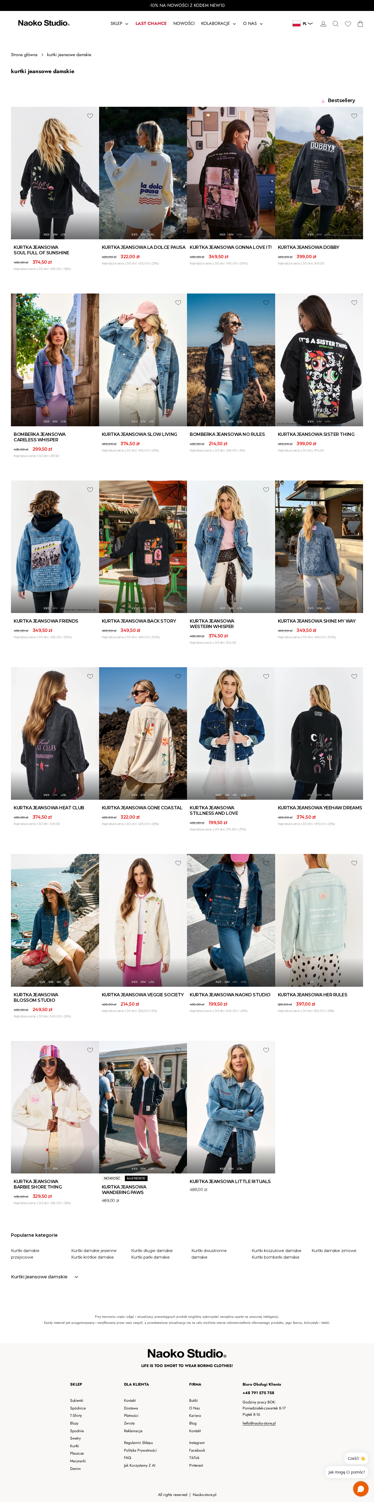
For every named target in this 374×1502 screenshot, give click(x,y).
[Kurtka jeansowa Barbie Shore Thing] (55, 1107)
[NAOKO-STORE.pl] (43, 24)
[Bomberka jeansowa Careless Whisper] (55, 360)
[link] (187, 1320)
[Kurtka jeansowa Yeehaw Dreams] (319, 733)
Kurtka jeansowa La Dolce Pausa (144, 247)
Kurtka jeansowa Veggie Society (143, 994)
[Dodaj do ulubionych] (90, 116)
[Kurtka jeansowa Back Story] (143, 546)
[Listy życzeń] (348, 24)
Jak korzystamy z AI (139, 1465)
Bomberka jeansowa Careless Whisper (40, 437)
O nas (194, 1408)
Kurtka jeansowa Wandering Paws (124, 1189)
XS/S (46, 234)
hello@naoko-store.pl (259, 1423)
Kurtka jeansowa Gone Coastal (142, 807)
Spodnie (77, 1431)
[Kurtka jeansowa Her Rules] (319, 920)
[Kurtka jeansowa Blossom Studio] (55, 920)
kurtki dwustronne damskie (209, 1254)
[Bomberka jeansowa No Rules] (231, 360)
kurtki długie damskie (152, 1250)
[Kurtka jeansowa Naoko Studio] (231, 920)
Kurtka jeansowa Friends (46, 621)
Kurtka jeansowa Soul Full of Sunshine (41, 250)
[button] (335, 24)
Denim (75, 1468)
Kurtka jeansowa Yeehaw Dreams (320, 807)
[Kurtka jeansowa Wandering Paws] (143, 1107)
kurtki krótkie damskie (92, 1257)
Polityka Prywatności (140, 1450)
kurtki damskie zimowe (334, 1250)
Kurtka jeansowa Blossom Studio (36, 997)
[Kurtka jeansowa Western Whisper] (231, 546)
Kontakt (130, 1400)
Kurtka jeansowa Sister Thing (316, 434)
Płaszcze (77, 1453)
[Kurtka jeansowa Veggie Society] (143, 920)
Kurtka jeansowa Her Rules (312, 994)
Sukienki (77, 1400)
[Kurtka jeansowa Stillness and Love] (231, 733)
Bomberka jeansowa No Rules (227, 434)
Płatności (131, 1415)
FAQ (127, 1457)
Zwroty (129, 1423)
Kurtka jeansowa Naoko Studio (230, 994)
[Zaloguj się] (323, 24)
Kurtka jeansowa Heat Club (49, 807)
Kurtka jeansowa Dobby (308, 247)
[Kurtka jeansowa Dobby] (319, 173)
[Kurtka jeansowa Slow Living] (143, 360)
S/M (55, 234)
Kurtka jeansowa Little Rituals (230, 1181)
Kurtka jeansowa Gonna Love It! (231, 247)
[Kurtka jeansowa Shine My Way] (319, 546)
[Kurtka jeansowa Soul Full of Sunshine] (55, 173)
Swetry (75, 1438)
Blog (193, 1423)
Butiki (193, 1400)
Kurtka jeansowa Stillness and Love (214, 810)
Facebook (197, 1450)
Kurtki (74, 1446)
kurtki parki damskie (150, 1257)
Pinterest (196, 1465)
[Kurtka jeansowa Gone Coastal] (143, 733)
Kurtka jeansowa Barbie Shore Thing (38, 1184)
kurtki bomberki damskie (276, 1257)
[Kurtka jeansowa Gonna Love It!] (231, 173)
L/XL (64, 234)
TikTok (194, 1457)
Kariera (195, 1415)
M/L (235, 795)
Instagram (197, 1442)
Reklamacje (133, 1431)
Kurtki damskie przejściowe (25, 1254)
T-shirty (76, 1415)
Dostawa (131, 1408)
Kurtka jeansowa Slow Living (139, 434)
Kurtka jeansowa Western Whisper (212, 623)
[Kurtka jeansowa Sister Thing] (319, 360)
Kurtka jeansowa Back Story (139, 621)
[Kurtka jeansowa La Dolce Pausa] (143, 173)
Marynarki (78, 1461)
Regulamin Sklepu (138, 1442)
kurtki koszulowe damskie (276, 1250)
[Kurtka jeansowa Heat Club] (55, 733)
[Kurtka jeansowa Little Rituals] (231, 1107)
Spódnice (78, 1408)
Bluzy (74, 1423)
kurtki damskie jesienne (94, 1250)
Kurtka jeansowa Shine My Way (317, 621)
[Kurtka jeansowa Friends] (55, 546)
